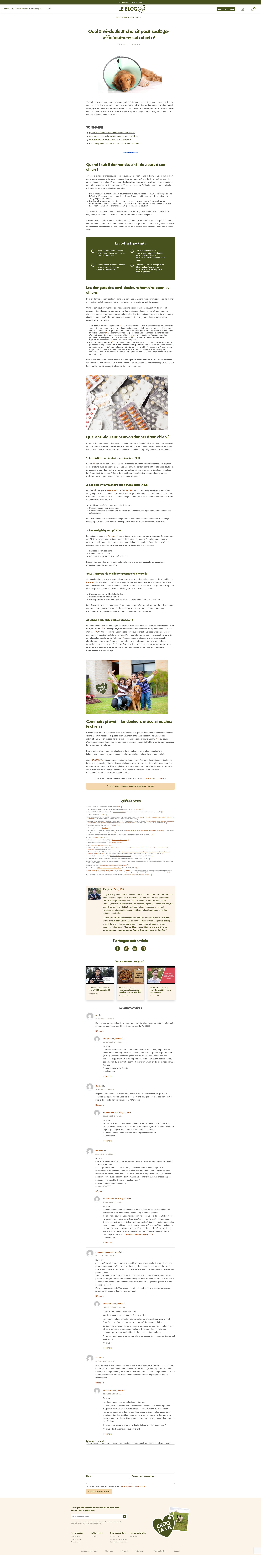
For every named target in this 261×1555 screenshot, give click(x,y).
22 (157, 738)
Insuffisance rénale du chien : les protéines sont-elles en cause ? (160, 990)
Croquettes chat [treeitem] (22, 9)
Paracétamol (115, 825)
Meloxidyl (126, 490)
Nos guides (133, 1536)
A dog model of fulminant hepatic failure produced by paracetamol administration (144, 830)
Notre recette (114, 1536)
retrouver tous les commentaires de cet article (132, 786)
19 (123, 637)
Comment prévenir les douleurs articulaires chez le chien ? (114, 143)
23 (158, 738)
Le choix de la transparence (119, 1542)
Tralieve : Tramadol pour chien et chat (101, 845)
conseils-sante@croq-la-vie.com (139, 1234)
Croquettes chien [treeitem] (7, 9)
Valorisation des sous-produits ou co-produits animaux (137, 874)
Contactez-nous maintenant (153, 778)
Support (177, 1551)
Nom (89, 1476)
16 (96, 631)
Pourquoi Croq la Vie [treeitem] (36, 9)
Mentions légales (159, 1551)
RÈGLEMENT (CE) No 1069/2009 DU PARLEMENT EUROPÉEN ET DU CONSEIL (108, 870)
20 (112, 643)
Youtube (110, 1551)
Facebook (125, 1551)
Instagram (140, 1551)
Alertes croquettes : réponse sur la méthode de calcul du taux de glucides (130, 990)
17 (122, 631)
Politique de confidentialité (133, 1486)
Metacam (111, 490)
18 (121, 637)
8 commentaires (134, 44)
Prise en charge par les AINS (99, 837)
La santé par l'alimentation (118, 1539)
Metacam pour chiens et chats (119, 840)
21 (114, 643)
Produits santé (75, 1542)
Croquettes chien (76, 1539)
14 (117, 535)
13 (131, 490)
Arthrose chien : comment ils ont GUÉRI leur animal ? (99, 989)
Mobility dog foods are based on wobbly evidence (109, 867)
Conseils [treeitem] (48, 9)
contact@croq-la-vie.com (89, 1551)
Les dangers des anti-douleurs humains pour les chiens (113, 136)
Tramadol (112, 536)
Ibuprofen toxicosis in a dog (119, 812)
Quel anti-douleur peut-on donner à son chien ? (110, 140)
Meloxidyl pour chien (117, 842)
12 (115, 490)
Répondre (99, 1031)
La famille (94, 1536)
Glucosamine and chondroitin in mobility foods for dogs (113, 865)
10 (94, 463)
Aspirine (118, 806)
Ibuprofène (138, 809)
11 (95, 490)
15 (102, 628)
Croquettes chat (76, 1536)
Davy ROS (119, 889)
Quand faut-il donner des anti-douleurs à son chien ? (112, 133)
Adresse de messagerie (144, 1476)
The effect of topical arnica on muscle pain (120, 856)
